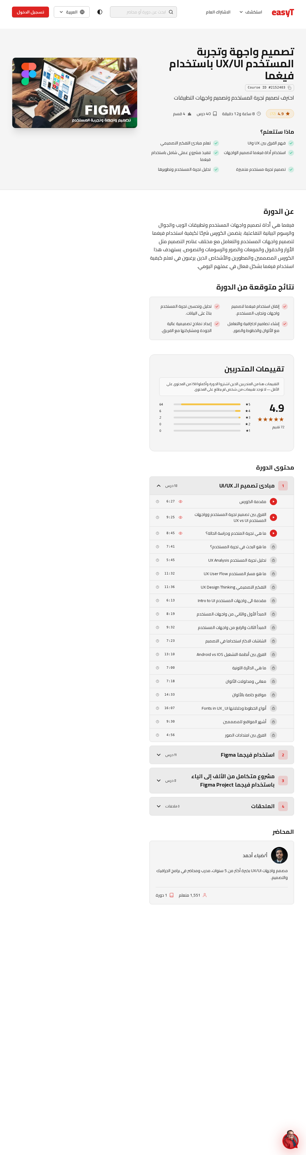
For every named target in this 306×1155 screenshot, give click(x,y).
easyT (283, 12)
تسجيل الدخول (30, 12)
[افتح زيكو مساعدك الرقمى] (290, 1139)
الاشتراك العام (218, 12)
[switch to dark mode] (99, 12)
